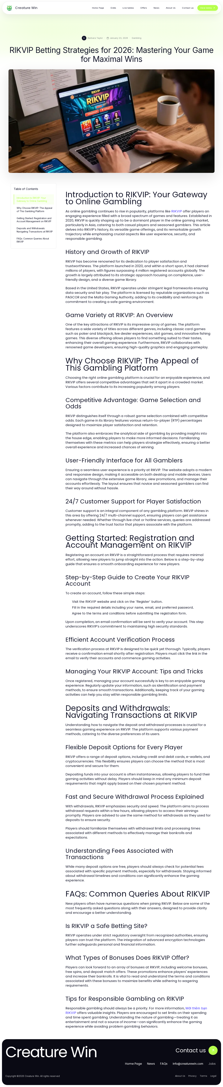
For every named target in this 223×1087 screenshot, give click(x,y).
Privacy (192, 1076)
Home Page (133, 1064)
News (151, 1064)
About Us (180, 1076)
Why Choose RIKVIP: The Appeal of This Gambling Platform (34, 209)
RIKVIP (176, 211)
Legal (213, 1076)
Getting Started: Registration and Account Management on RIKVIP (34, 220)
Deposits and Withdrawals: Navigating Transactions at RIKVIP (35, 230)
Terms (203, 1076)
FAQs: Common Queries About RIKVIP (33, 240)
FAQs (163, 1064)
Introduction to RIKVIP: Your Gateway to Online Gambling (32, 199)
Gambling (136, 38)
